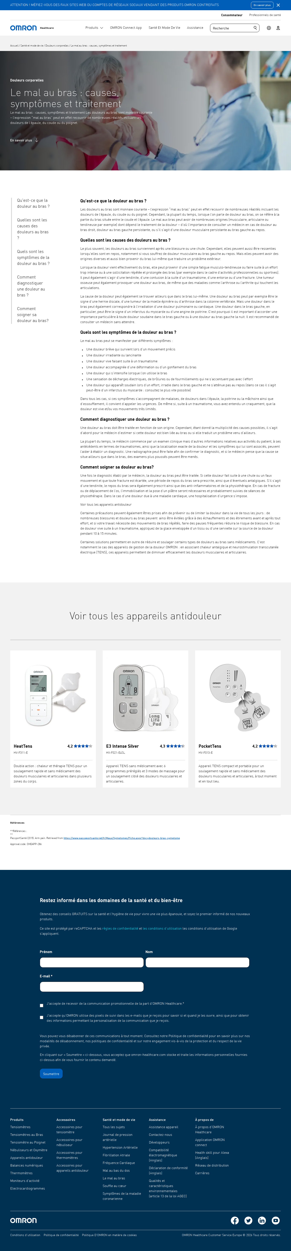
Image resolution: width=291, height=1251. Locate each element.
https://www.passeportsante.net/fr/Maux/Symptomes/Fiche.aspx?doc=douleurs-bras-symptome (122, 838)
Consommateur (231, 15)
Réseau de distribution (212, 1165)
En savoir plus (262, 5)
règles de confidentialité (120, 928)
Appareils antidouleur (26, 1158)
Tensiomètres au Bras (26, 1135)
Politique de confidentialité (61, 1235)
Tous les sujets (114, 1127)
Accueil (14, 46)
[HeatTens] (53, 697)
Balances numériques (26, 1165)
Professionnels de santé (265, 15)
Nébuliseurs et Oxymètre (28, 1150)
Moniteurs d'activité (24, 1181)
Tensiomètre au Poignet (27, 1142)
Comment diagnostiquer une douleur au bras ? (31, 286)
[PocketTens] (238, 697)
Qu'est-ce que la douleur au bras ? (33, 204)
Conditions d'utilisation (25, 1235)
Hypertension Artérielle (120, 1147)
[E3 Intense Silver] (145, 697)
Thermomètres (21, 1173)
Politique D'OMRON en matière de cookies (109, 1235)
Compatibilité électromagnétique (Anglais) (163, 1155)
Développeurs (159, 1142)
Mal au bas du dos (116, 1171)
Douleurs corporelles (57, 46)
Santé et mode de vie (32, 46)
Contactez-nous (160, 1135)
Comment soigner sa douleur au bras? (33, 315)
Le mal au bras (114, 1178)
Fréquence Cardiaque (119, 1163)
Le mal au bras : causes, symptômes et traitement (99, 46)
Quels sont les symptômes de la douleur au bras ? (33, 258)
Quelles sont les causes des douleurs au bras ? (33, 229)
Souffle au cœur (114, 1186)
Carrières (202, 1173)
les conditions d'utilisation (162, 928)
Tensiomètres (20, 1127)
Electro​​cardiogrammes (27, 1188)
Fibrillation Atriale (116, 1155)
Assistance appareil (163, 1127)
